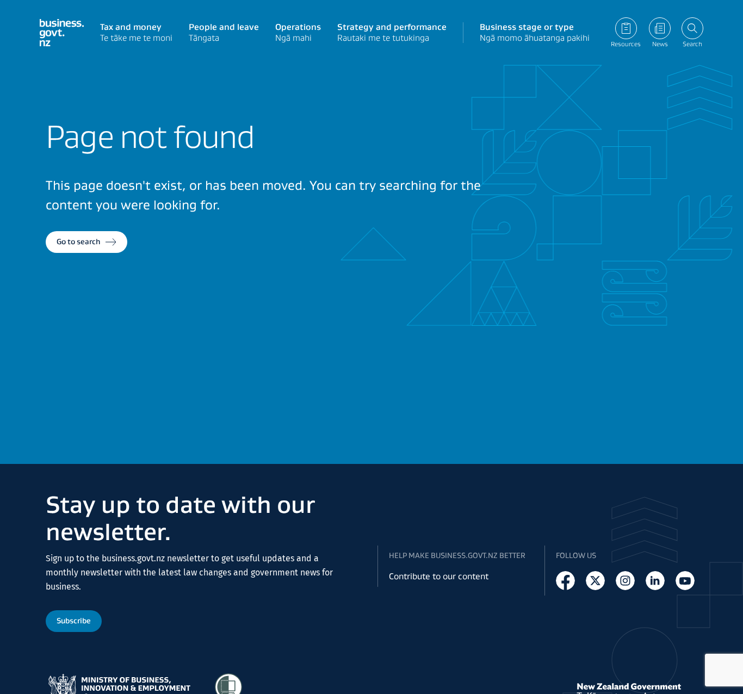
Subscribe (74, 620)
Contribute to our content (438, 576)
